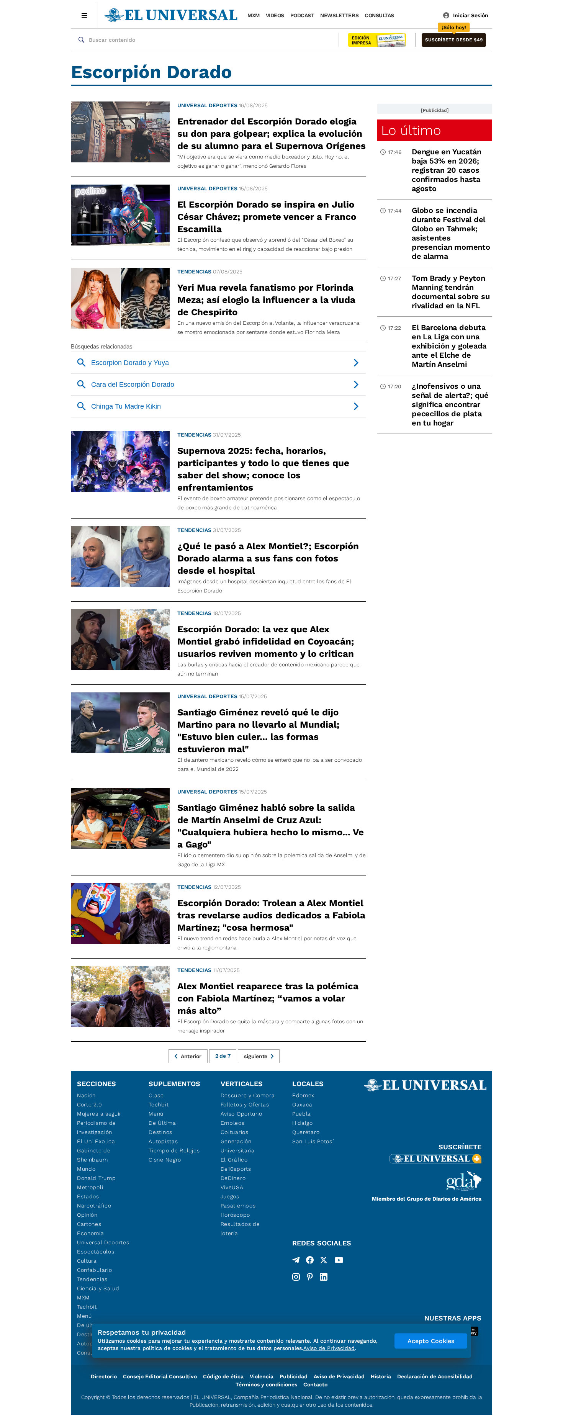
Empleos (233, 1123)
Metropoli (90, 1187)
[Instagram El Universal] (296, 1277)
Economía (90, 1233)
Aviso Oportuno (241, 1114)
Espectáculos (95, 1251)
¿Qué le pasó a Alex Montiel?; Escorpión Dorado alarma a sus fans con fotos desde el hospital (268, 558)
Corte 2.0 (89, 1104)
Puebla (301, 1114)
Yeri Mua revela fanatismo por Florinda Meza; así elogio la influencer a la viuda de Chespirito (266, 299)
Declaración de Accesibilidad (435, 1376)
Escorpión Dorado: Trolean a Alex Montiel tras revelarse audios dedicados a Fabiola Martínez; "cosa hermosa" (271, 915)
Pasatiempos (238, 1206)
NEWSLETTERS (339, 15)
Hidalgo (302, 1123)
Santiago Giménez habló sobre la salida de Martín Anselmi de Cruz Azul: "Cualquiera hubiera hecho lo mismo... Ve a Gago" (270, 826)
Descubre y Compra (248, 1095)
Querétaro (305, 1132)
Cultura (87, 1261)
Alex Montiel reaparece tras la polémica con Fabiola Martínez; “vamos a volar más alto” (267, 998)
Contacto (315, 1384)
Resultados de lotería (240, 1228)
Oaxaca (302, 1104)
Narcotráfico (94, 1206)
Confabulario (94, 1270)
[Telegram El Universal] (296, 1261)
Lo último (411, 130)
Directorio (104, 1376)
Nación (86, 1095)
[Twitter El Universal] (323, 1261)
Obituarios (235, 1132)
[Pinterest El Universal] (310, 1277)
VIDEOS (275, 15)
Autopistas (163, 1141)
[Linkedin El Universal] (323, 1277)
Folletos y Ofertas (245, 1104)
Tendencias (194, 271)
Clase (156, 1095)
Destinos (160, 1132)
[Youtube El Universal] (339, 1261)
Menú (84, 1316)
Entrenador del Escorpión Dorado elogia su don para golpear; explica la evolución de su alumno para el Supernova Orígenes (271, 133)
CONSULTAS (379, 15)
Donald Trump (96, 1178)
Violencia (261, 1376)
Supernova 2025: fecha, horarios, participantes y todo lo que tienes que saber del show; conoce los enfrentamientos (263, 469)
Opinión (87, 1215)
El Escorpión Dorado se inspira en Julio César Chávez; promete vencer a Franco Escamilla (266, 216)
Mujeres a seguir (99, 1114)
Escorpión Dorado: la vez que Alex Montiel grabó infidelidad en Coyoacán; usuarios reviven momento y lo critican (265, 641)
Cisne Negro (165, 1160)
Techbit (87, 1307)
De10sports (236, 1169)
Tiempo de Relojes (174, 1150)
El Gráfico (234, 1160)
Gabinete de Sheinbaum (94, 1155)
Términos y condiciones (266, 1384)
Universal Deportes (207, 105)
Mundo (86, 1169)
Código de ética (223, 1376)
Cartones (89, 1224)
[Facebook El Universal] (310, 1261)
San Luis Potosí (313, 1141)
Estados (88, 1196)
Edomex (303, 1095)
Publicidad (294, 1376)
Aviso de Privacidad (339, 1376)
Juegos (230, 1196)
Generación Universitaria (238, 1146)
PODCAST (302, 15)
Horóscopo (235, 1215)
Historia (381, 1376)
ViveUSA (232, 1187)
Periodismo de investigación (96, 1127)
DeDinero (233, 1178)
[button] (454, 40)
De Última (162, 1123)
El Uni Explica (96, 1141)
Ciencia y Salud (98, 1288)
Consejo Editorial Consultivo (160, 1376)
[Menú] (84, 15)
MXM (253, 15)
